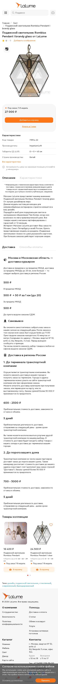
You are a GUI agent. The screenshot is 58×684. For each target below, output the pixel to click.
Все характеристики (11, 162)
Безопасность (8, 617)
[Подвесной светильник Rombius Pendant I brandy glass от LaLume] (29, 71)
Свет (4, 652)
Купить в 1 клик (29, 126)
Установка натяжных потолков (38, 632)
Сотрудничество (10, 612)
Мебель (5, 648)
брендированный (25, 586)
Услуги (32, 626)
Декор (5, 656)
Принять (45, 680)
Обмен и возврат (37, 621)
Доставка (8, 247)
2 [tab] (30, 575)
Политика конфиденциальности (12, 622)
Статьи (32, 617)
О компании (9, 607)
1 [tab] (27, 575)
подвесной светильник (27, 583)
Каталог (7, 639)
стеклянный (45, 583)
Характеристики (31, 178)
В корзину (17, 569)
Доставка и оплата (38, 612)
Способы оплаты (30, 247)
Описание (8, 178)
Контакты (35, 639)
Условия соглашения (12, 680)
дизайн (11, 583)
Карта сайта (8, 660)
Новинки (6, 644)
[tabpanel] (15, 546)
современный (9, 586)
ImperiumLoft (36, 145)
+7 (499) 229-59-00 (44, 663)
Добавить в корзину (29, 120)
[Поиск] (13, 12)
